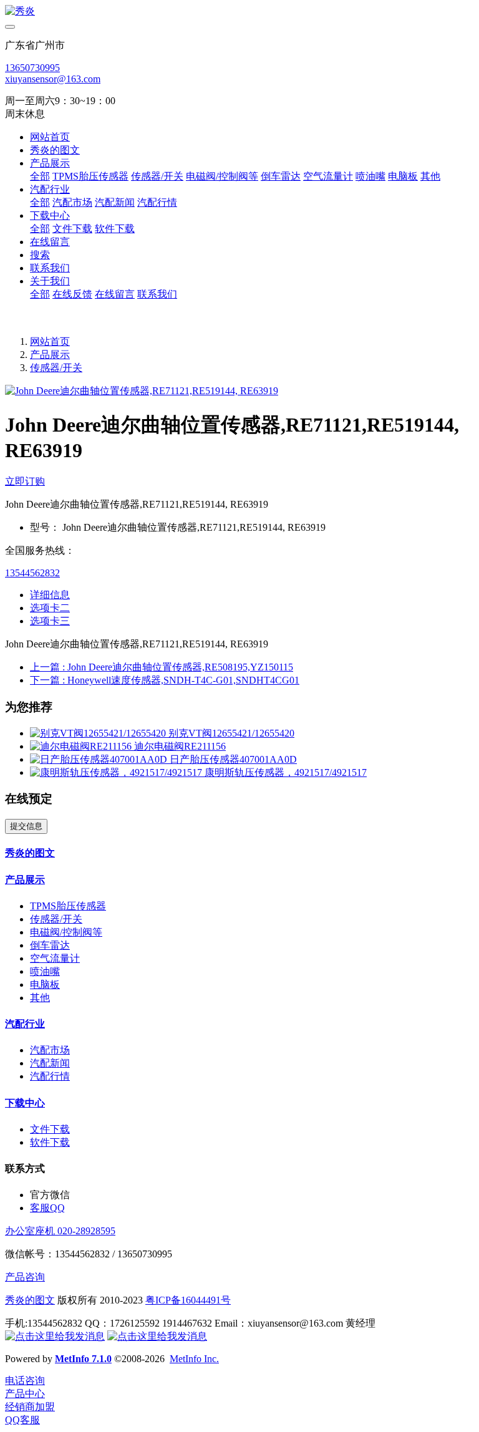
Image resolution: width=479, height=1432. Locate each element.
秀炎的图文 (30, 1300)
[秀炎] (239, 11)
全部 (40, 176)
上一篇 (161, 667)
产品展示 (50, 354)
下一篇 (164, 680)
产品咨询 (25, 1277)
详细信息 (50, 594)
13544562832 (32, 573)
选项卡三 (50, 621)
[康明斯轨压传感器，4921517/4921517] (117, 772)
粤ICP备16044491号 (188, 1300)
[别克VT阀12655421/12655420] (99, 733)
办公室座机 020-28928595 (60, 1231)
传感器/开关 (56, 367)
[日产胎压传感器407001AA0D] (100, 759)
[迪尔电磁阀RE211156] (82, 746)
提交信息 (26, 826)
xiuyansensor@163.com (52, 79)
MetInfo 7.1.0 (83, 1358)
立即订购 (25, 481)
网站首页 (50, 137)
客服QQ (47, 1207)
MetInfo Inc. (194, 1358)
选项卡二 (50, 607)
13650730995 (32, 67)
